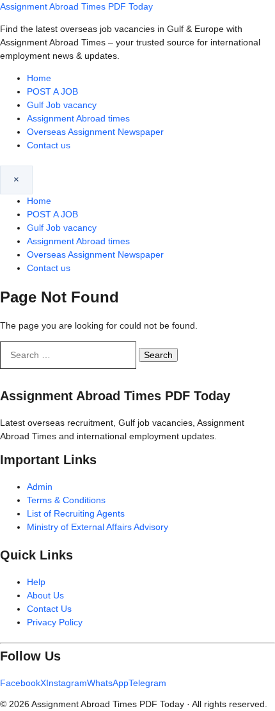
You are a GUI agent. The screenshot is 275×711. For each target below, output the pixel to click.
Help (36, 582)
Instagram (66, 683)
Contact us (48, 145)
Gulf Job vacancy (62, 105)
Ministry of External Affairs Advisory (97, 527)
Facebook (20, 683)
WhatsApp (108, 683)
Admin (39, 486)
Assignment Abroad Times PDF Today (76, 6)
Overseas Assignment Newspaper (95, 132)
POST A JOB (52, 91)
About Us (45, 595)
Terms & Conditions (66, 500)
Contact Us (49, 609)
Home (39, 78)
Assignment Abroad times (78, 118)
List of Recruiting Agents (76, 513)
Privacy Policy (54, 622)
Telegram (147, 683)
